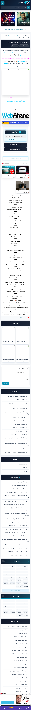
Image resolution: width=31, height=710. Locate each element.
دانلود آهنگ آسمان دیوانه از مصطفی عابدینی (18, 522)
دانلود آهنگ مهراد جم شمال (21, 640)
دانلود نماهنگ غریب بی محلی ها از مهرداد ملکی (18, 551)
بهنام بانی (18, 574)
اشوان (19, 566)
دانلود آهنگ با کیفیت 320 (15, 149)
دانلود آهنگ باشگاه (23, 664)
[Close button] (30, 693)
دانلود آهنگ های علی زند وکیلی (15, 158)
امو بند (12, 566)
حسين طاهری (25, 603)
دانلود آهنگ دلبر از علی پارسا (20, 677)
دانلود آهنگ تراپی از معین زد (21, 424)
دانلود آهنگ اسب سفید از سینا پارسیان (19, 434)
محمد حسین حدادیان (12, 612)
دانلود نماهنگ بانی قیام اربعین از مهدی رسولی (18, 555)
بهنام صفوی (12, 574)
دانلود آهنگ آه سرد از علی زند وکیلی (19, 42)
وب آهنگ (14, 55)
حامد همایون (25, 583)
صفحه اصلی (19, 35)
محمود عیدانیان (18, 612)
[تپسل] (3, 120)
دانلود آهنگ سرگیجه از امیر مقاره (20, 431)
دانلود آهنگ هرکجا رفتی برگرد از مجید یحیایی (18, 525)
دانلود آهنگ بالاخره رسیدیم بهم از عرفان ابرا (18, 535)
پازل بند (18, 577)
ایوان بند (25, 569)
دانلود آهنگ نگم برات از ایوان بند (19, 667)
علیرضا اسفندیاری (18, 615)
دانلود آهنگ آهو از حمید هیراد (20, 681)
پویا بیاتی (5, 577)
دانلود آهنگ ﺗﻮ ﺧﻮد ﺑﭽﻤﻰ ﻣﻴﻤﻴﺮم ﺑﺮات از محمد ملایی (16, 529)
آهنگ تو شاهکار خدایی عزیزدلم (20, 636)
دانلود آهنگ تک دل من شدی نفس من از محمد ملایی (16, 532)
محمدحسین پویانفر (12, 609)
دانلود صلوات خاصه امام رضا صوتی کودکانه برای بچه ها (16, 504)
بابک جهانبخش (25, 577)
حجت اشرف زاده (25, 586)
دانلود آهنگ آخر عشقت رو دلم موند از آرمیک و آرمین (16, 452)
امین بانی (12, 569)
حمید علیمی (12, 603)
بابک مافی (5, 574)
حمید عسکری (12, 583)
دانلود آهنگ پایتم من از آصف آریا (19, 654)
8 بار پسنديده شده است (23, 317)
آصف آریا (18, 569)
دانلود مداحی (25, 467)
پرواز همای (25, 580)
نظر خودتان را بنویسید (23, 368)
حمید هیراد (19, 580)
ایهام (25, 566)
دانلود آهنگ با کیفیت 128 (15, 144)
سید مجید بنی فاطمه (25, 606)
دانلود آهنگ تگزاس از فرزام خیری (20, 408)
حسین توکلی (19, 583)
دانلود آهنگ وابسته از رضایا (22, 482)
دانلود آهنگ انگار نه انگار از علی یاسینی (18, 643)
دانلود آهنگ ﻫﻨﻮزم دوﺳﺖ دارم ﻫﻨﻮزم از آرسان (17, 492)
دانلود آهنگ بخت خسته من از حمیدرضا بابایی (18, 448)
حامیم (12, 580)
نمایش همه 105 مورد (15, 590)
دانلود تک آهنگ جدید (11, 35)
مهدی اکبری (25, 609)
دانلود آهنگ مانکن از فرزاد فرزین (19, 660)
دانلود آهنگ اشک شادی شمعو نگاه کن (19, 650)
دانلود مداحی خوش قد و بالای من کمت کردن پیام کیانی (16, 544)
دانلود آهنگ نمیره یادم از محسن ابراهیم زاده (18, 396)
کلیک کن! (7, 702)
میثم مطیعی (6, 609)
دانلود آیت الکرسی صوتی (21, 688)
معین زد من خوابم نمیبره (21, 691)
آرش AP (5, 566)
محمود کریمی (6, 606)
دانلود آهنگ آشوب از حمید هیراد (20, 647)
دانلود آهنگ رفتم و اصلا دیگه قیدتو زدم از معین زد (16, 420)
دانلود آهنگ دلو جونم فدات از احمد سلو (19, 417)
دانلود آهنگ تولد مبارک (22, 657)
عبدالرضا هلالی (12, 606)
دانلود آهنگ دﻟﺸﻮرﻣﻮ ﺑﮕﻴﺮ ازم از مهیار (19, 485)
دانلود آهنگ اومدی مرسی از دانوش (20, 427)
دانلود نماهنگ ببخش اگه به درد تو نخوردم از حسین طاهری (15, 548)
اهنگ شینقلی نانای (23, 633)
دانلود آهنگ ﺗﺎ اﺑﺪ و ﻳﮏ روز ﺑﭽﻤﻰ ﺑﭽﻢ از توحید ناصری (16, 501)
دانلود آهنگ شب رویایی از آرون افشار (18, 671)
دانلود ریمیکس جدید (23, 471)
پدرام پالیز (12, 577)
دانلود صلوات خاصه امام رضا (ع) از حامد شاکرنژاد (17, 518)
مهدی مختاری (19, 609)
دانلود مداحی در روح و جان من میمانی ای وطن (17, 626)
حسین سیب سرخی (18, 603)
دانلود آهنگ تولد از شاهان (22, 399)
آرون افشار (6, 569)
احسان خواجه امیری (25, 574)
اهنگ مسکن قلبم (23, 630)
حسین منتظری (5, 583)
